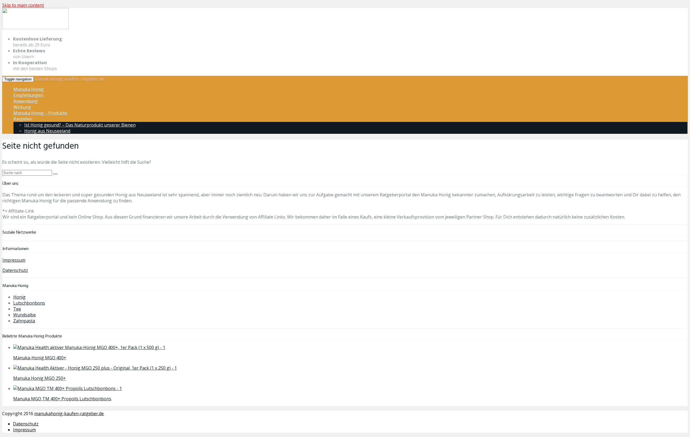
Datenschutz (15, 270)
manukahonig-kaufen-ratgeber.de (69, 79)
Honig (19, 297)
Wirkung (22, 107)
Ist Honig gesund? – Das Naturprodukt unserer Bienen (80, 125)
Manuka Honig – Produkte (40, 113)
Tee (17, 309)
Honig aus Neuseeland (47, 131)
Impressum (13, 260)
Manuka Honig (28, 89)
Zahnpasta (24, 321)
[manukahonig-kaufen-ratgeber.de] (35, 28)
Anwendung (25, 101)
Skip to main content (23, 5)
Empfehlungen (28, 95)
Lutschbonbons (29, 303)
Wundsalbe (24, 315)
